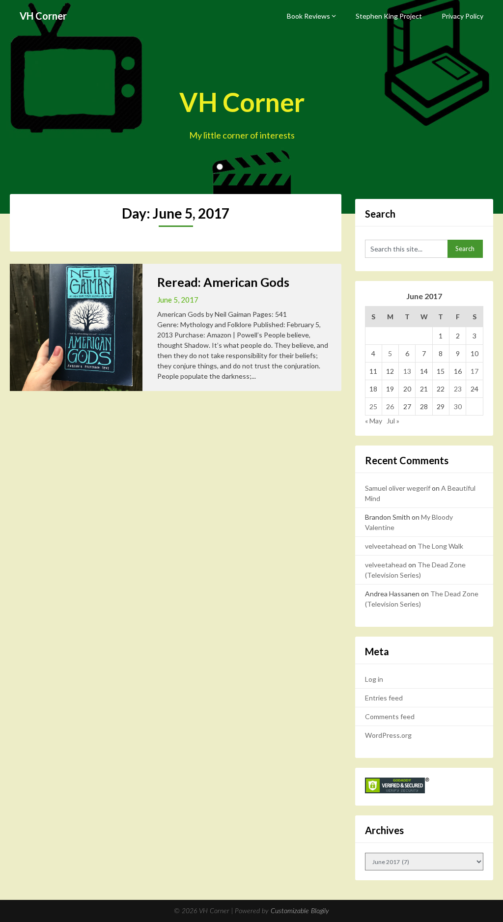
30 (458, 406)
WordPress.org (388, 735)
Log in (374, 679)
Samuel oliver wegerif (397, 488)
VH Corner (43, 16)
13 (407, 371)
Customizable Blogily (300, 911)
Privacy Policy (462, 16)
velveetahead (386, 546)
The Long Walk (440, 546)
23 (458, 389)
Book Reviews (308, 16)
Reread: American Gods (223, 282)
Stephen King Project (389, 16)
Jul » (393, 421)
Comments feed (390, 716)
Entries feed (384, 698)
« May (373, 421)
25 (373, 406)
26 (390, 406)
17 (474, 371)
